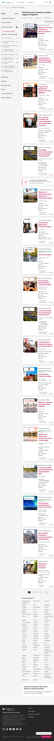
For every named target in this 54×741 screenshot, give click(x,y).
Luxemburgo (25, 673)
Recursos (31, 2)
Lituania (35, 622)
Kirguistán (36, 660)
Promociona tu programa (34, 714)
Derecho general (48, 18)
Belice (34, 666)
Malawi (46, 660)
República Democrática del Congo (49, 651)
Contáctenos (31, 717)
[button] (8, 18)
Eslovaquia (25, 636)
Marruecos (36, 673)
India (23, 643)
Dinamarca (25, 629)
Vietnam (35, 664)
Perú (46, 662)
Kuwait (46, 671)
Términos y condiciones (31, 737)
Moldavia (24, 647)
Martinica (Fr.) (48, 673)
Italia (34, 605)
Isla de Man (36, 671)
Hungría (35, 614)
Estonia (46, 629)
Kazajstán (47, 636)
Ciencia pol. (30, 18)
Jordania (24, 655)
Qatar (23, 664)
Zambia (35, 640)
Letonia (47, 638)
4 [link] (37, 592)
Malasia (24, 631)
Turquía (35, 625)
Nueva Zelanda (26, 622)
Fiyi (45, 643)
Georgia (35, 634)
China (34, 612)
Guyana (47, 657)
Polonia (24, 620)
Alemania (24, 609)
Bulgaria (47, 666)
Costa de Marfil (37, 669)
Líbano (24, 638)
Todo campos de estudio (8, 31)
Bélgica (24, 612)
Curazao (47, 645)
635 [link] (46, 592)
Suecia (23, 616)
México (24, 662)
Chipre (35, 629)
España (24, 605)
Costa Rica (24, 627)
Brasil (46, 631)
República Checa (26, 614)
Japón (46, 627)
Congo (24, 669)
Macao (24, 634)
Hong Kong (48, 614)
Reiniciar (16, 13)
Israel (46, 622)
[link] (18, 7)
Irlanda (46, 612)
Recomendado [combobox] (49, 21)
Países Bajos (36, 607)
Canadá (24, 607)
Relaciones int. (38, 18)
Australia (47, 601)
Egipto (24, 657)
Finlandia (47, 620)
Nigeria (35, 676)
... (43, 592)
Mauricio (24, 645)
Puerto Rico (36, 645)
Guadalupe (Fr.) (48, 669)
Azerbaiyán (47, 640)
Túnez (35, 649)
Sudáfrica (47, 605)
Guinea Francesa (26, 671)
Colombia (35, 638)
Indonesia (35, 636)
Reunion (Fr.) (25, 680)
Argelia (46, 664)
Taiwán (24, 649)
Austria (35, 620)
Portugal (47, 609)
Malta (23, 640)
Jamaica (35, 643)
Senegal (35, 680)
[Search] (43, 2)
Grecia (35, 627)
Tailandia (47, 647)
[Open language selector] (47, 2)
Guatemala (36, 657)
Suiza (34, 609)
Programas (21, 2)
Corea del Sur (36, 655)
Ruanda (35, 647)
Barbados (24, 666)
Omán (34, 662)
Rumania (47, 625)
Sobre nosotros (31, 711)
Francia (46, 607)
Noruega (35, 631)
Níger (23, 676)
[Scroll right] (52, 18)
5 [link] (40, 592)
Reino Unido (36, 601)
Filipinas (24, 625)
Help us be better (46, 736)
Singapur (35, 616)
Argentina (47, 655)
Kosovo (24, 660)
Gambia (47, 634)
